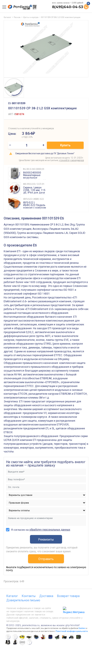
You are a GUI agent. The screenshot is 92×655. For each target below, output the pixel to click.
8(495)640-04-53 (67, 7)
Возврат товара (68, 596)
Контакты (29, 596)
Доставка (46, 596)
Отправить (46, 559)
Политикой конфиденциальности (72, 631)
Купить (65, 145)
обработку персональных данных (49, 529)
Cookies (82, 628)
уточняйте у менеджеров (71, 160)
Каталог (12, 596)
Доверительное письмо (23, 600)
